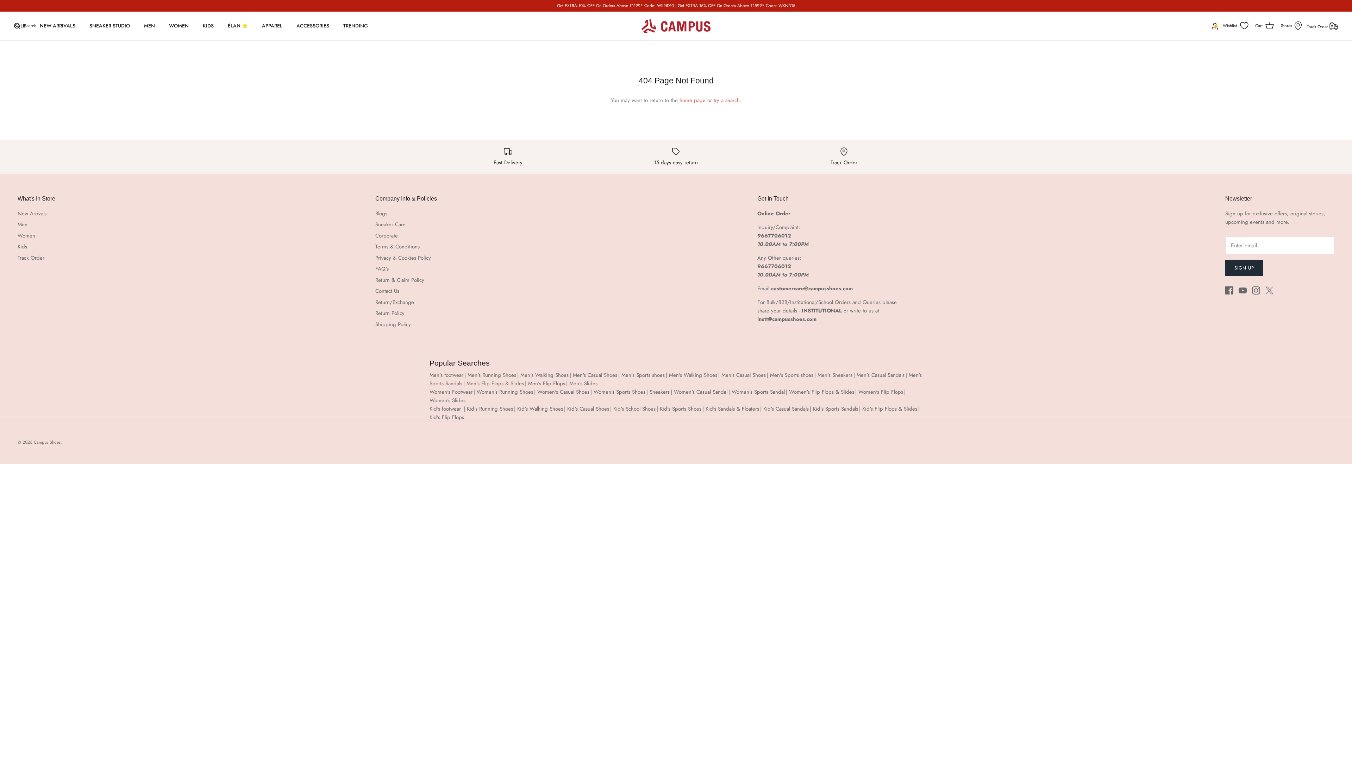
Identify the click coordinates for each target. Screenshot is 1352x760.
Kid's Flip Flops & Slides (889, 409)
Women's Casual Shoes (563, 392)
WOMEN (179, 25)
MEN (149, 25)
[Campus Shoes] (676, 26)
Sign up (1244, 268)
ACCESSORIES (312, 25)
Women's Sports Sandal (758, 392)
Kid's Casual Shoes (588, 409)
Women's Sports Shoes (619, 392)
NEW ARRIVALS (57, 25)
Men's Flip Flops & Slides (495, 383)
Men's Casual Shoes (595, 375)
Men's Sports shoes (643, 375)
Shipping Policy (393, 324)
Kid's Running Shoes (490, 409)
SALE (20, 25)
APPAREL (272, 25)
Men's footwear (446, 375)
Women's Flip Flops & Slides (821, 392)
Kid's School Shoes (634, 409)
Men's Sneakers (835, 375)
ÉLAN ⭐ (238, 25)
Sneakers (660, 392)
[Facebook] (1229, 290)
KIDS (208, 25)
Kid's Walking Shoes (540, 409)
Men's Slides (583, 383)
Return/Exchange (394, 302)
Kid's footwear (446, 409)
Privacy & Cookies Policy (403, 258)
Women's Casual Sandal (700, 392)
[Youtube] (1243, 290)
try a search (727, 100)
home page (693, 100)
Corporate (386, 236)
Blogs (381, 213)
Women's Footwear (451, 392)
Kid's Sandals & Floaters (732, 409)
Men (22, 224)
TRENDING (355, 25)
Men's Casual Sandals (881, 375)
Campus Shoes (47, 442)
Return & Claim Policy (399, 280)
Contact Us (387, 291)
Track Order (1318, 27)
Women (26, 236)
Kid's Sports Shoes (680, 409)
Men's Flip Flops (546, 383)
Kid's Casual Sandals (786, 409)
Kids (22, 247)
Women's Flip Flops (880, 392)
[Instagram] (1256, 290)
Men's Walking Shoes (544, 375)
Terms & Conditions (397, 247)
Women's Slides (447, 400)
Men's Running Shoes (492, 375)
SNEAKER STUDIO (109, 25)
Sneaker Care (390, 224)
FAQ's (382, 269)
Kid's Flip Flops (447, 417)
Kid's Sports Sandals (835, 409)
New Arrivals (32, 213)
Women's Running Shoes (505, 392)
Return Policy (390, 313)
